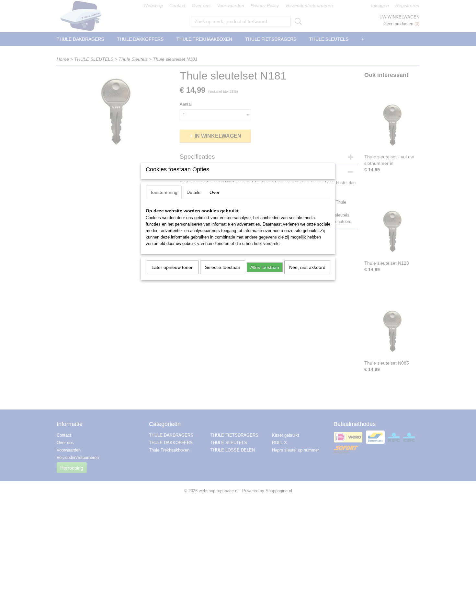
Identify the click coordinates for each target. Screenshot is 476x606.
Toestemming (163, 192)
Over (215, 192)
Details (193, 192)
